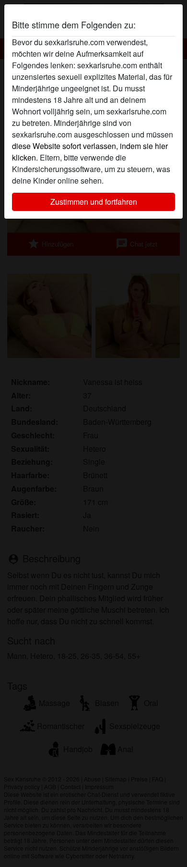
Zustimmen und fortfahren (93, 201)
